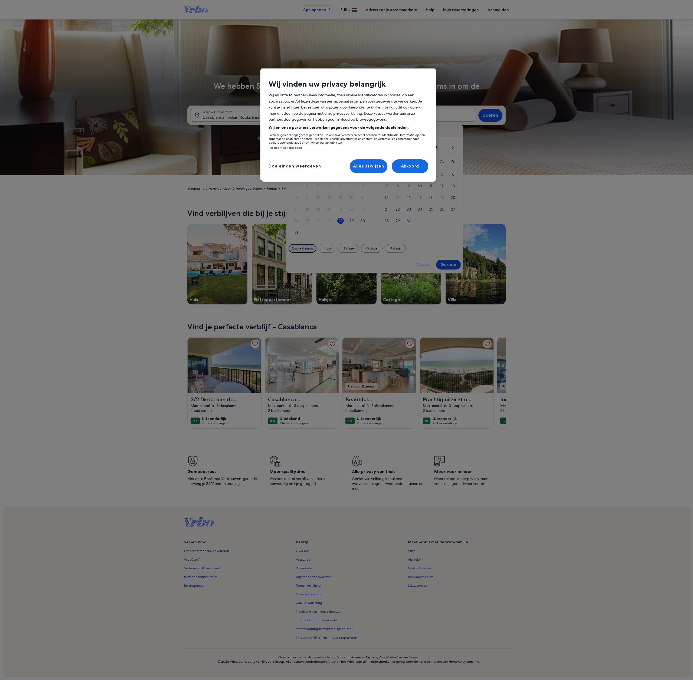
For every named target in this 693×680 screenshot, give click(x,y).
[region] (348, 125)
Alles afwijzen (368, 166)
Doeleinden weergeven (295, 166)
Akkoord (410, 166)
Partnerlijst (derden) (285, 148)
